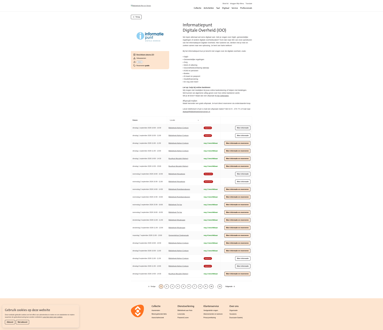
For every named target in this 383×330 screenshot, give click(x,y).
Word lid (225, 3)
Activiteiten (209, 8)
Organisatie (233, 310)
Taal (218, 8)
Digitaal (225, 8)
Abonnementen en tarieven (213, 314)
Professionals (246, 8)
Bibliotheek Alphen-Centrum (179, 128)
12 (220, 286)
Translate (249, 3)
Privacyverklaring (209, 317)
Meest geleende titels (159, 314)
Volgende (228, 286)
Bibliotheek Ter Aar (175, 205)
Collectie (197, 8)
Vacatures (232, 314)
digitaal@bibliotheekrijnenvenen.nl (196, 112)
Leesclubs (181, 314)
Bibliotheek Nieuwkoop (177, 174)
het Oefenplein (223, 96)
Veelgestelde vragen (210, 310)
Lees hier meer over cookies (52, 317)
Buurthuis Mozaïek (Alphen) (178, 158)
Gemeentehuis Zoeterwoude (179, 235)
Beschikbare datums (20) (145, 54)
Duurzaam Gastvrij (236, 317)
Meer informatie (243, 128)
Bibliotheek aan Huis (185, 310)
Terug (137, 17)
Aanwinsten (156, 310)
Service (235, 8)
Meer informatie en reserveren (237, 143)
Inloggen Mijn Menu (237, 3)
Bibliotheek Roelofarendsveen (179, 189)
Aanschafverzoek (158, 317)
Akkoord (10, 322)
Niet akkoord (22, 322)
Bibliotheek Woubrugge (177, 220)
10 (211, 286)
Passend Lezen (183, 317)
